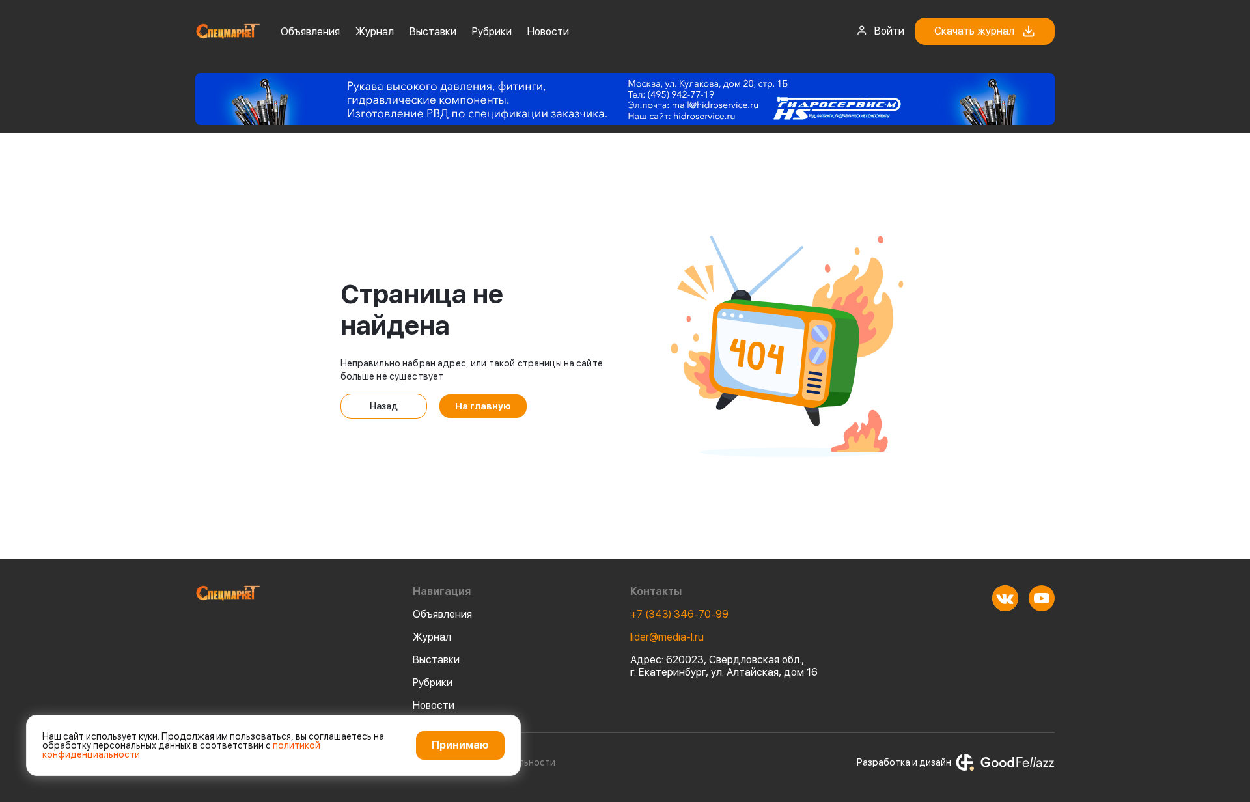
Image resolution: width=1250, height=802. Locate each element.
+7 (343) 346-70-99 (679, 614)
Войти (889, 31)
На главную (483, 406)
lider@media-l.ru (667, 637)
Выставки (433, 31)
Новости (548, 31)
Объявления (310, 31)
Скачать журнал (974, 31)
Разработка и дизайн (904, 762)
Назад (384, 406)
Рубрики (492, 31)
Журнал (374, 31)
